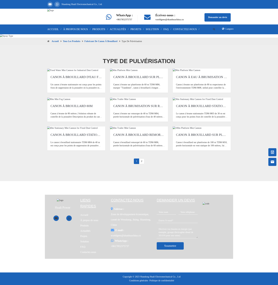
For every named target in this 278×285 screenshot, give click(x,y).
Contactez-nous (185, 29)
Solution (152, 29)
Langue (229, 29)
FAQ (166, 29)
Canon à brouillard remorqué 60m (143, 134)
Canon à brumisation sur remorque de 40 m (150, 106)
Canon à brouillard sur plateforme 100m (212, 134)
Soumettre (170, 245)
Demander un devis (217, 17)
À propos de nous (75, 29)
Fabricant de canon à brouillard (100, 41)
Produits (98, 29)
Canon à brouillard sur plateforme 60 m (148, 77)
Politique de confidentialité (161, 280)
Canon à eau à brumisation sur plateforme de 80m (219, 77)
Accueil (53, 29)
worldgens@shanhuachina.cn (169, 19)
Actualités (118, 29)
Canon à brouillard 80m (72, 106)
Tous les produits (71, 41)
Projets (135, 29)
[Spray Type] (139, 36)
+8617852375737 (124, 19)
